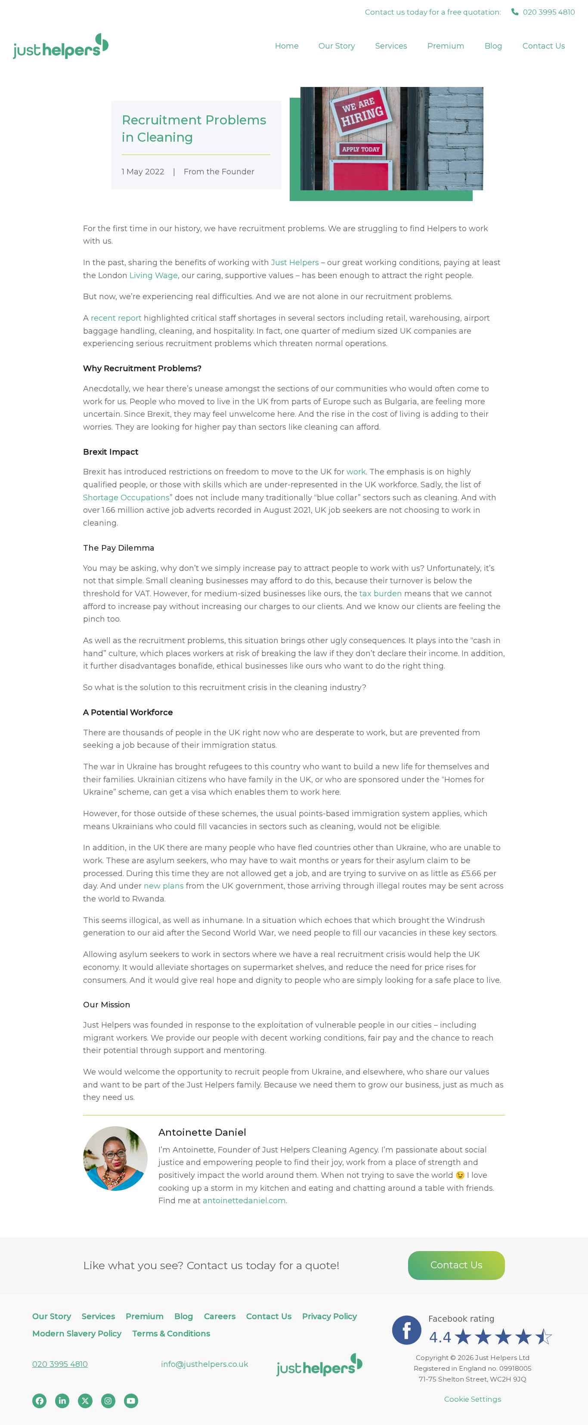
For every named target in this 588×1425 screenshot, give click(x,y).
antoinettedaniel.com (244, 1200)
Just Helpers (295, 262)
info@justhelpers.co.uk (204, 1364)
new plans (164, 886)
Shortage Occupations (126, 497)
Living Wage (154, 275)
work (356, 472)
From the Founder (219, 172)
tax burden (380, 593)
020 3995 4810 (60, 1364)
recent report (116, 318)
